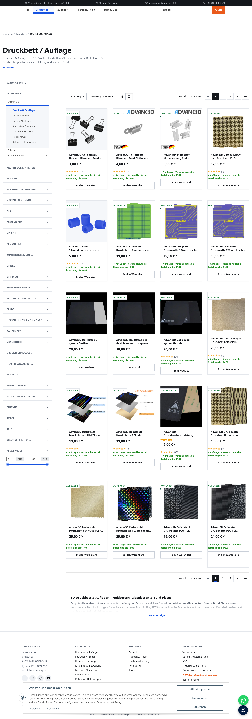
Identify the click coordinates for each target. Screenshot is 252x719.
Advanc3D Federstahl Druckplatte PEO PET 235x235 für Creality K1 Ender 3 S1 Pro (178, 528)
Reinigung (135, 665)
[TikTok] (40, 678)
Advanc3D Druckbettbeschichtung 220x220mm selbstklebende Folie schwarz (180, 433)
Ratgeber (166, 9)
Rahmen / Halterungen (24, 142)
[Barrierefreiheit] (243, 710)
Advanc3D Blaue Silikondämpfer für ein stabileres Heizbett (83, 248)
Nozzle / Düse (19, 136)
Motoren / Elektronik (23, 131)
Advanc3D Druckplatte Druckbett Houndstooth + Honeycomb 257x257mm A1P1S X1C (227, 433)
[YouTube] (48, 678)
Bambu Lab (110, 9)
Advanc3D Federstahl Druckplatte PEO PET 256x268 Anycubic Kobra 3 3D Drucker (226, 528)
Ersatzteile (14, 101)
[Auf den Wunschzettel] (102, 114)
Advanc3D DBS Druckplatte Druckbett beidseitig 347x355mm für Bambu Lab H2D (227, 340)
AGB (184, 661)
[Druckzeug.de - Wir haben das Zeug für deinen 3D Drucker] (28, 10)
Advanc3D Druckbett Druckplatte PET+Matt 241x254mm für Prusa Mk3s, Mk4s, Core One (133, 433)
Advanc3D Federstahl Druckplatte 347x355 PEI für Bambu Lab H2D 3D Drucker (86, 528)
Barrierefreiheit (191, 679)
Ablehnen (200, 707)
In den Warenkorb (86, 185)
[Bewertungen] (166, 439)
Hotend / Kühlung (22, 120)
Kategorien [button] (15, 83)
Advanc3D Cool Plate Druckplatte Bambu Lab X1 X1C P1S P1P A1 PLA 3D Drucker (133, 248)
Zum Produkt (86, 367)
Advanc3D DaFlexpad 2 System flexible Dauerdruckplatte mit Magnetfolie (83, 341)
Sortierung (74, 96)
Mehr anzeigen (157, 615)
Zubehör (12, 150)
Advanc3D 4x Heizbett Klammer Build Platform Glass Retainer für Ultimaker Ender (131, 156)
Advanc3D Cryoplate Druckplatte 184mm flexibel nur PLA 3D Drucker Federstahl (181, 248)
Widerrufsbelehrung (194, 665)
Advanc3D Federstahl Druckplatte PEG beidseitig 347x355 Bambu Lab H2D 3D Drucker (133, 528)
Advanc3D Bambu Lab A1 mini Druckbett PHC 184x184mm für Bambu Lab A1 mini (227, 156)
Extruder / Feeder (21, 115)
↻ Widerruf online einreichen (199, 675)
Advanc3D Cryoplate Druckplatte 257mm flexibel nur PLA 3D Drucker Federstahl (228, 248)
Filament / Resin (16, 155)
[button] (122, 96)
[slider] (8, 464)
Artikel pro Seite (101, 96)
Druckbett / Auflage (24, 110)
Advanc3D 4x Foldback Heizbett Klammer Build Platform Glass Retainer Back (84, 156)
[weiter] (245, 96)
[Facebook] (25, 678)
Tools (132, 670)
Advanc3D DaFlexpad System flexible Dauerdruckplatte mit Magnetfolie (177, 341)
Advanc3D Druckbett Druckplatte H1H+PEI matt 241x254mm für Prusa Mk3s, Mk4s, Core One (86, 433)
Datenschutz (52, 708)
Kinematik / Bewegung (24, 126)
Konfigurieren (200, 698)
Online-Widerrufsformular (197, 670)
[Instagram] (32, 678)
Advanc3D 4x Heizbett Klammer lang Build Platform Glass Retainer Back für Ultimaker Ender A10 (179, 156)
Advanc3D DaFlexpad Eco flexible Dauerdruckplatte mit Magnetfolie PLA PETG (132, 341)
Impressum (35, 708)
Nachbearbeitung (139, 661)
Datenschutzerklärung (195, 656)
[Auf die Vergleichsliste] (93, 114)
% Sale (218, 9)
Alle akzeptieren (200, 689)
